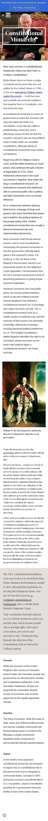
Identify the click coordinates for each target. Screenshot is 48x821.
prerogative (8, 453)
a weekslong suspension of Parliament (18, 600)
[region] (24, 6)
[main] (24, 36)
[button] (3, 15)
